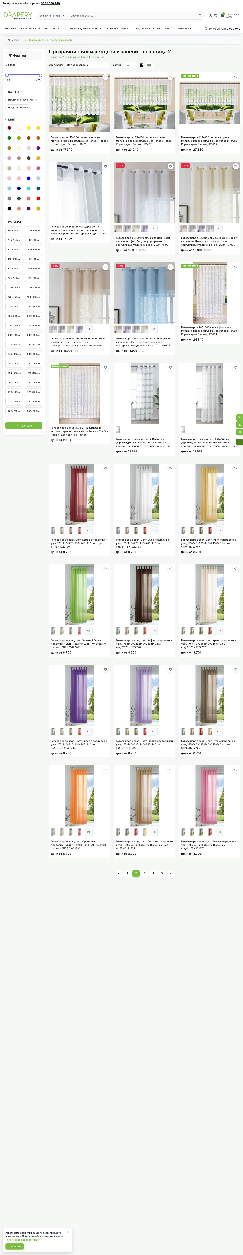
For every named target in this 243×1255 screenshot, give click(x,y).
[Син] (29, 179)
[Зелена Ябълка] (19, 138)
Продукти (52, 28)
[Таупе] (29, 158)
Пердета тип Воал (147, 28)
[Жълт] (29, 128)
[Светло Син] (9, 189)
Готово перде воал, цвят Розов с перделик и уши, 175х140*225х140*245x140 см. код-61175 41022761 (209, 845)
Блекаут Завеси (118, 28)
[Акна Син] (38, 179)
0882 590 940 (50, 3)
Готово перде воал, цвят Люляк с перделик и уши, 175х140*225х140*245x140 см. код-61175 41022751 (144, 744)
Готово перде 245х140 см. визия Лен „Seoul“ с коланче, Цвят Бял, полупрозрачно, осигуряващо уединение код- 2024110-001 (144, 241)
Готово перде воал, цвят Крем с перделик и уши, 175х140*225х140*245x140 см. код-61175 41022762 (208, 644)
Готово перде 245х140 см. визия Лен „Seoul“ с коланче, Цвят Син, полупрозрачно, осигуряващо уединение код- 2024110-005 (144, 342)
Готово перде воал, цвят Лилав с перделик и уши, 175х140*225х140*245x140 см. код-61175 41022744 (79, 744)
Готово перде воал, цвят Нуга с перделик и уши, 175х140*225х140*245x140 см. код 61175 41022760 (208, 744)
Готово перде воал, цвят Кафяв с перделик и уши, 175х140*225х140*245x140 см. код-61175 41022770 (144, 644)
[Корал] (19, 209)
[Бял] (19, 128)
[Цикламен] (38, 169)
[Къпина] (29, 209)
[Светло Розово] (19, 179)
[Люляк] (9, 158)
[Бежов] (19, 169)
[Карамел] (9, 148)
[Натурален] (29, 148)
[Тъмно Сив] (19, 199)
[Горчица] (38, 209)
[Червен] (38, 199)
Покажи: (116, 64)
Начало (10, 28)
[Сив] (9, 199)
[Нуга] (19, 158)
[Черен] (9, 209)
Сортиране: (56, 64)
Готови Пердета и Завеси (83, 28)
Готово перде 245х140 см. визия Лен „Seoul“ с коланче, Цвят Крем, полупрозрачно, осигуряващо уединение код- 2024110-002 (209, 241)
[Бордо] (9, 128)
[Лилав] (38, 148)
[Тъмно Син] (19, 189)
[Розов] (29, 169)
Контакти (185, 28)
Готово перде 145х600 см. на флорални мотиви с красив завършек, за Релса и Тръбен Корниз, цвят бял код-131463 (209, 141)
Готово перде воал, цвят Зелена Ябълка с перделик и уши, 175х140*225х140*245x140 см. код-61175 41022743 (78, 644)
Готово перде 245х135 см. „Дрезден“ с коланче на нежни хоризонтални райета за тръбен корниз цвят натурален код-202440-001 (79, 230)
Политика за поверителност (22, 1239)
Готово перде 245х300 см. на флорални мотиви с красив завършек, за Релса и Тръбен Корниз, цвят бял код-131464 (209, 331)
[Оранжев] (38, 158)
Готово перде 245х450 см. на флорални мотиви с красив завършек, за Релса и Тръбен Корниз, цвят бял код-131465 (79, 431)
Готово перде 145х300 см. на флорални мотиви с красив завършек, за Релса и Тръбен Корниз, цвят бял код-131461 (79, 141)
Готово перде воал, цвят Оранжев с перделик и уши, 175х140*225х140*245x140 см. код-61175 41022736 (78, 845)
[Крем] (19, 148)
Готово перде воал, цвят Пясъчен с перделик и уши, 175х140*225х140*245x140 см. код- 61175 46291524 (144, 845)
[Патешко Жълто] (38, 128)
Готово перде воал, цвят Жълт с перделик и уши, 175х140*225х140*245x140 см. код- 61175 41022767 (209, 543)
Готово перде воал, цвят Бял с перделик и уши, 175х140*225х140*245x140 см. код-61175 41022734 (142, 543)
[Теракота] (29, 199)
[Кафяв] (29, 138)
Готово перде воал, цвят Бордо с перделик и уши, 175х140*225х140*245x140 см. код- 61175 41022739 (79, 543)
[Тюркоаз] (29, 189)
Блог (168, 28)
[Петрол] (38, 189)
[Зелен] (9, 138)
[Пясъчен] (9, 169)
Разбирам (15, 1246)
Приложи (25, 425)
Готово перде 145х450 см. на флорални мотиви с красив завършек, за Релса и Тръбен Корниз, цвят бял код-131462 (144, 141)
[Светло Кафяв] (38, 138)
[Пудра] (9, 179)
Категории (29, 28)
